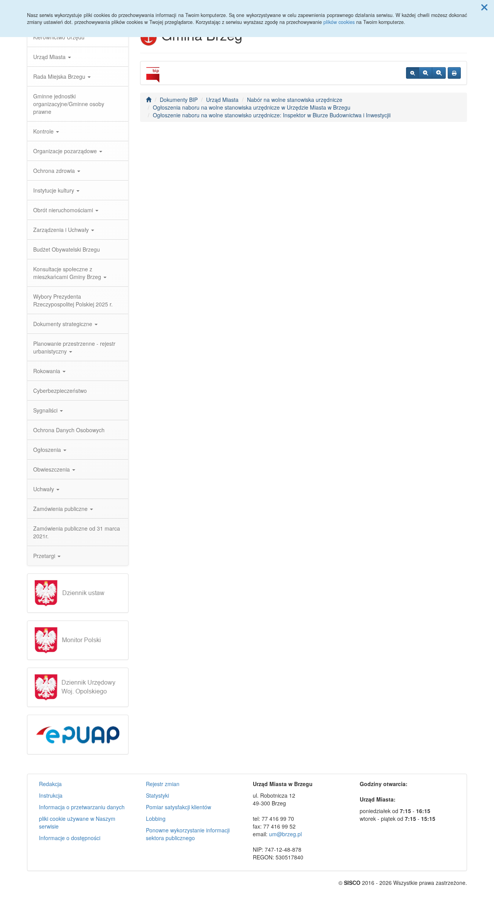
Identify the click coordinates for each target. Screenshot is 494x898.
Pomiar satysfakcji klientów (178, 807)
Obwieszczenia (52, 469)
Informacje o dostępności (69, 838)
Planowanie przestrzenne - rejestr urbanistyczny (74, 347)
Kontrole (44, 131)
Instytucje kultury (54, 190)
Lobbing (156, 818)
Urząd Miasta (50, 57)
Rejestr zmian (162, 784)
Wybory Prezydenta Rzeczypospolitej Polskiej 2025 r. (73, 300)
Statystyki (157, 795)
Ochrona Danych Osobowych (69, 430)
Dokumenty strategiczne (63, 324)
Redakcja (50, 784)
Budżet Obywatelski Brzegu (66, 249)
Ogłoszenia (48, 449)
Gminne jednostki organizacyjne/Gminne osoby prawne (68, 103)
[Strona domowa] (148, 99)
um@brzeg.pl (285, 834)
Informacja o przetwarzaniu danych (82, 807)
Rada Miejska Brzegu (60, 76)
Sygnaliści (46, 410)
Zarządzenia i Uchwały (61, 229)
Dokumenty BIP (179, 99)
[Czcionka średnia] (425, 73)
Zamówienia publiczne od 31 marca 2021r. (76, 532)
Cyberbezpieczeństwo (60, 390)
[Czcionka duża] (439, 73)
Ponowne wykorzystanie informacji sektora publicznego (188, 834)
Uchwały (44, 489)
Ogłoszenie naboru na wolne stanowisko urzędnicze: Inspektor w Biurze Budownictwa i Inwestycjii (272, 115)
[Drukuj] (454, 73)
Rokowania (47, 371)
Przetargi (45, 556)
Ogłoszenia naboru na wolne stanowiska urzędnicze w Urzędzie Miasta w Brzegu (251, 107)
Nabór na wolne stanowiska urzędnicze (294, 99)
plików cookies (339, 22)
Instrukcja (51, 795)
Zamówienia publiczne (61, 508)
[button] (484, 7)
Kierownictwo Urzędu (59, 37)
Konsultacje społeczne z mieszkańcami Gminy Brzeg (68, 273)
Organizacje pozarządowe (65, 151)
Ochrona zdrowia (54, 170)
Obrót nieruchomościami (64, 210)
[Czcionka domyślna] (412, 73)
